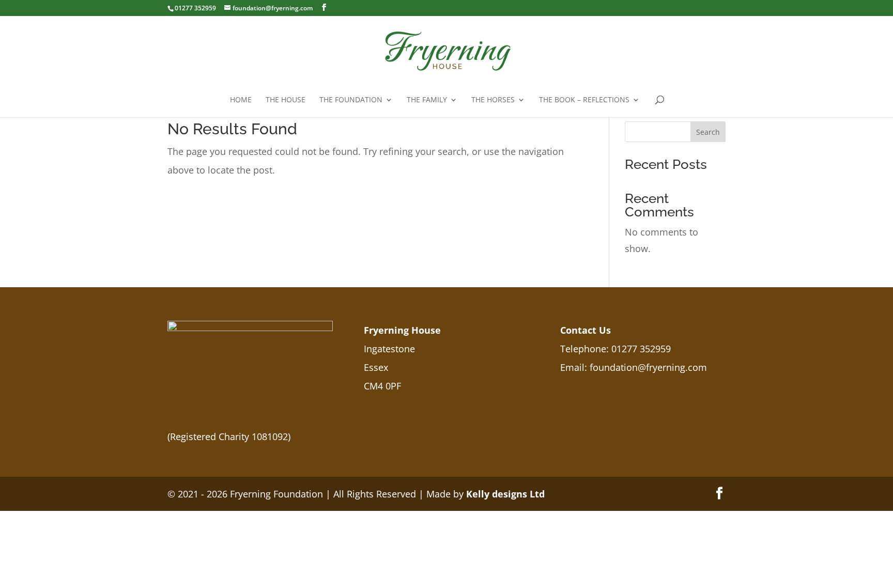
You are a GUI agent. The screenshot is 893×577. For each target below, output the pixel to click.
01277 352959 (641, 348)
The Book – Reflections (584, 100)
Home (241, 100)
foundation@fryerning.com (648, 367)
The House (285, 100)
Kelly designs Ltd (505, 494)
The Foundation (350, 100)
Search (708, 132)
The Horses (493, 100)
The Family (427, 100)
